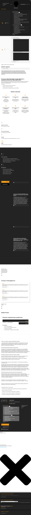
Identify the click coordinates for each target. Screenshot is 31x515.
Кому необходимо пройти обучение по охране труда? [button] (9, 347)
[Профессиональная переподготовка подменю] (22, 52)
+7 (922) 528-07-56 (22, 4)
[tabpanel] (20, 221)
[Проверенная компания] (5, 429)
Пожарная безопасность (9, 71)
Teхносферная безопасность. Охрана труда (11, 70)
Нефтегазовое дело (20, 70)
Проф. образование (17, 72)
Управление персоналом (18, 73)
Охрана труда (3, 70)
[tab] (5, 182)
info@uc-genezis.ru (12, 403)
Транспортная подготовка (11, 73)
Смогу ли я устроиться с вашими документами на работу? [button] (10, 341)
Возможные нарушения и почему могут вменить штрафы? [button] (10, 354)
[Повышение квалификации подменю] (19, 12)
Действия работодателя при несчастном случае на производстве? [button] (11, 372)
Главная (2, 64)
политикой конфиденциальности (25, 502)
